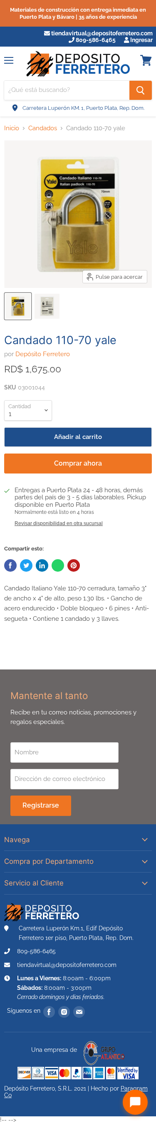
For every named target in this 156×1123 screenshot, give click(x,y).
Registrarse (40, 805)
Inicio (11, 128)
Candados (42, 128)
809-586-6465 (95, 40)
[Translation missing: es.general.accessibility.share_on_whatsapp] (58, 565)
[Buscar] (140, 90)
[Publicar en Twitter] (26, 565)
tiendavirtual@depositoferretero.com (101, 33)
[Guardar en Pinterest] (73, 565)
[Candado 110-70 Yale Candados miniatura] (18, 306)
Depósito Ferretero (42, 354)
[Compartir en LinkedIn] (42, 565)
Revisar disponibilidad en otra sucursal (59, 523)
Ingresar (141, 40)
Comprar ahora (78, 463)
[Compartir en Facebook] (10, 565)
